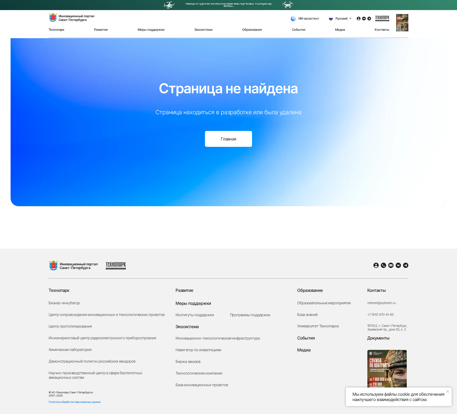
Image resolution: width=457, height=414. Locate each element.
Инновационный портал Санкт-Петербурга (79, 266)
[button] (402, 22)
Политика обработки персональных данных (75, 401)
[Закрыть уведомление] (447, 391)
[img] (53, 265)
